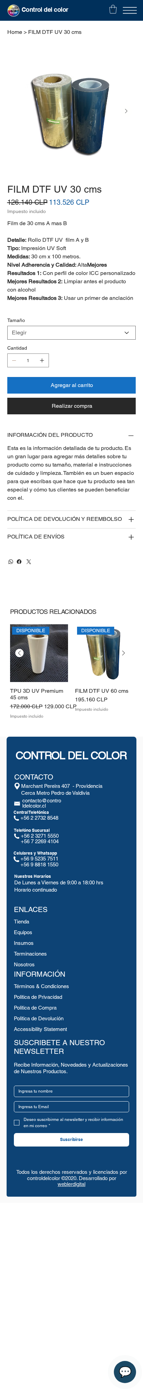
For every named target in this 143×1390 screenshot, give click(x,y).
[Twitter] (28, 561)
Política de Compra (35, 1008)
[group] (71, 675)
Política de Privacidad (38, 997)
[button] (113, 9)
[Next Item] (126, 111)
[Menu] (130, 10)
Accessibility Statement (40, 1029)
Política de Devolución (39, 1018)
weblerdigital (71, 1184)
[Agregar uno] (42, 360)
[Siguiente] (123, 653)
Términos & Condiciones (41, 986)
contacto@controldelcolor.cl (41, 803)
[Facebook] (19, 561)
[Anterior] (19, 653)
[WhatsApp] (10, 561)
